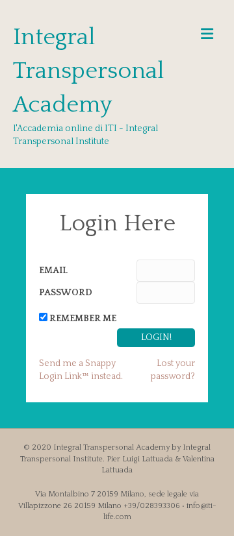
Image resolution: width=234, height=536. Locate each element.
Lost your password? (173, 370)
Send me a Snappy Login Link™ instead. (81, 370)
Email (53, 270)
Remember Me (82, 318)
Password (65, 292)
